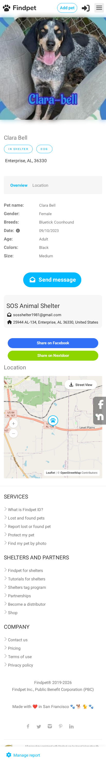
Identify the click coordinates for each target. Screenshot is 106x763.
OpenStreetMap (70, 472)
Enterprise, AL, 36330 (26, 160)
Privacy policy (20, 665)
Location (40, 185)
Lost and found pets (26, 518)
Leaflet (50, 472)
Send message (56, 280)
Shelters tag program (27, 587)
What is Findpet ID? (25, 509)
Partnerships (19, 595)
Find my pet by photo (27, 543)
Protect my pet (21, 535)
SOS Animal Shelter (33, 305)
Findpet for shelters (25, 570)
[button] (49, 415)
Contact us (18, 639)
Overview (19, 185)
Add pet (67, 7)
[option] (53, 68)
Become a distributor (27, 604)
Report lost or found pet (29, 526)
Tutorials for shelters (26, 579)
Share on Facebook (53, 343)
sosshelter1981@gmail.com (37, 315)
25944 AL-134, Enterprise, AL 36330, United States (55, 322)
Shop (12, 612)
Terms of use (20, 656)
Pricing (14, 648)
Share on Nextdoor (53, 355)
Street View (83, 385)
